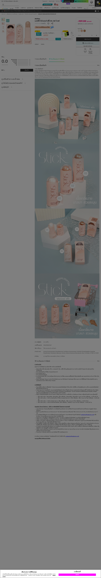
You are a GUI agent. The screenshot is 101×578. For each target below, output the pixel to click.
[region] (50, 574)
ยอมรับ (77, 574)
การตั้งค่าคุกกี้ (77, 571)
